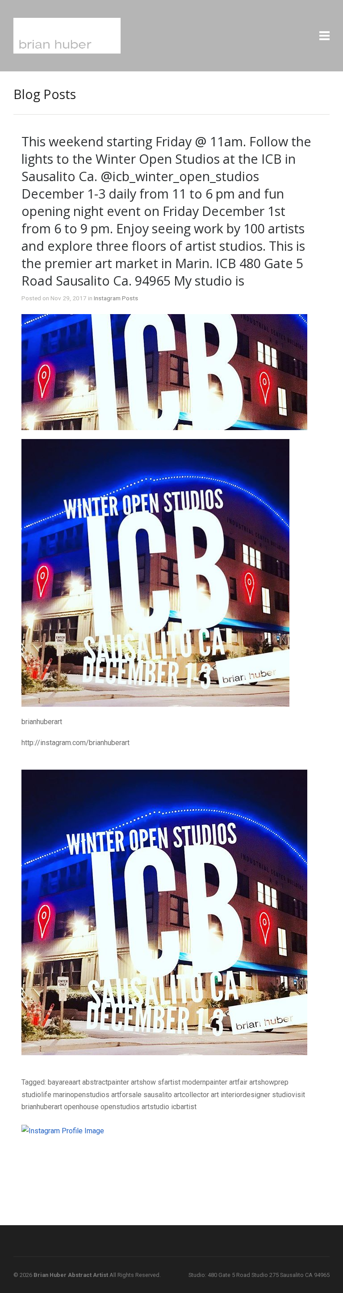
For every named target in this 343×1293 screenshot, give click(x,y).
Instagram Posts (116, 298)
